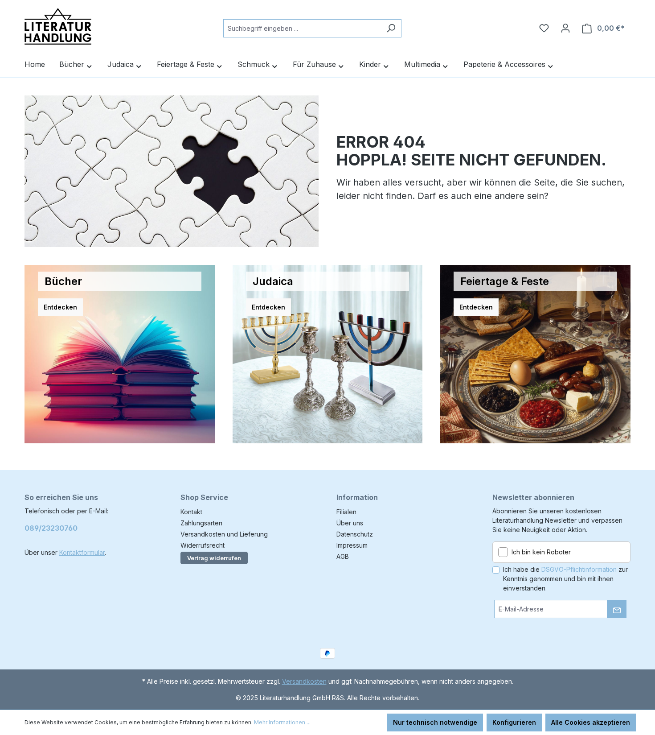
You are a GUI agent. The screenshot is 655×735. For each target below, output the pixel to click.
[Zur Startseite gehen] (58, 26)
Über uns (349, 523)
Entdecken (60, 307)
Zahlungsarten (201, 523)
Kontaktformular (82, 552)
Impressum (352, 545)
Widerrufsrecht (202, 545)
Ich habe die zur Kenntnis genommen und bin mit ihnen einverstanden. (565, 579)
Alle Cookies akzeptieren (590, 722)
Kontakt (191, 512)
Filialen (346, 512)
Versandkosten (304, 681)
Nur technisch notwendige (435, 722)
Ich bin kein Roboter (541, 552)
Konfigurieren (514, 722)
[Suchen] (391, 28)
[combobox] (302, 28)
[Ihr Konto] (565, 28)
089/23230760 (51, 528)
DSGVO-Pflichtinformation (579, 569)
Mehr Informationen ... (282, 722)
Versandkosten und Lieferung (224, 534)
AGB (342, 556)
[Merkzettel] (544, 28)
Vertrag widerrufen (214, 558)
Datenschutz (354, 534)
